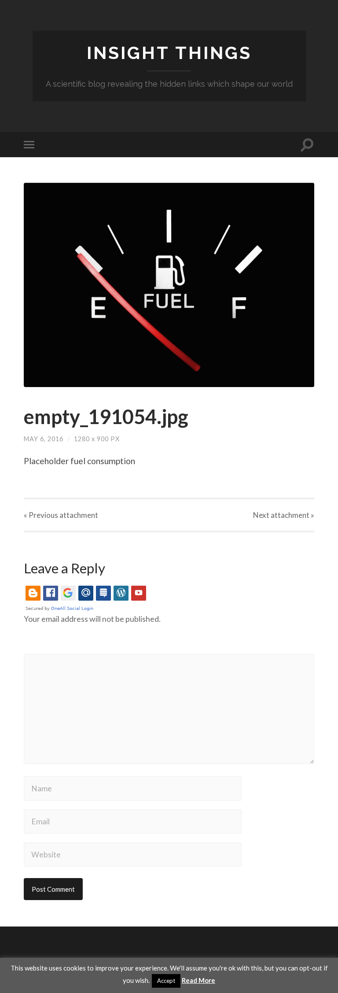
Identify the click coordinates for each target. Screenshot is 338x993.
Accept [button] (166, 980)
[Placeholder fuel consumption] (169, 285)
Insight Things (169, 52)
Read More (198, 980)
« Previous (61, 515)
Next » (283, 515)
